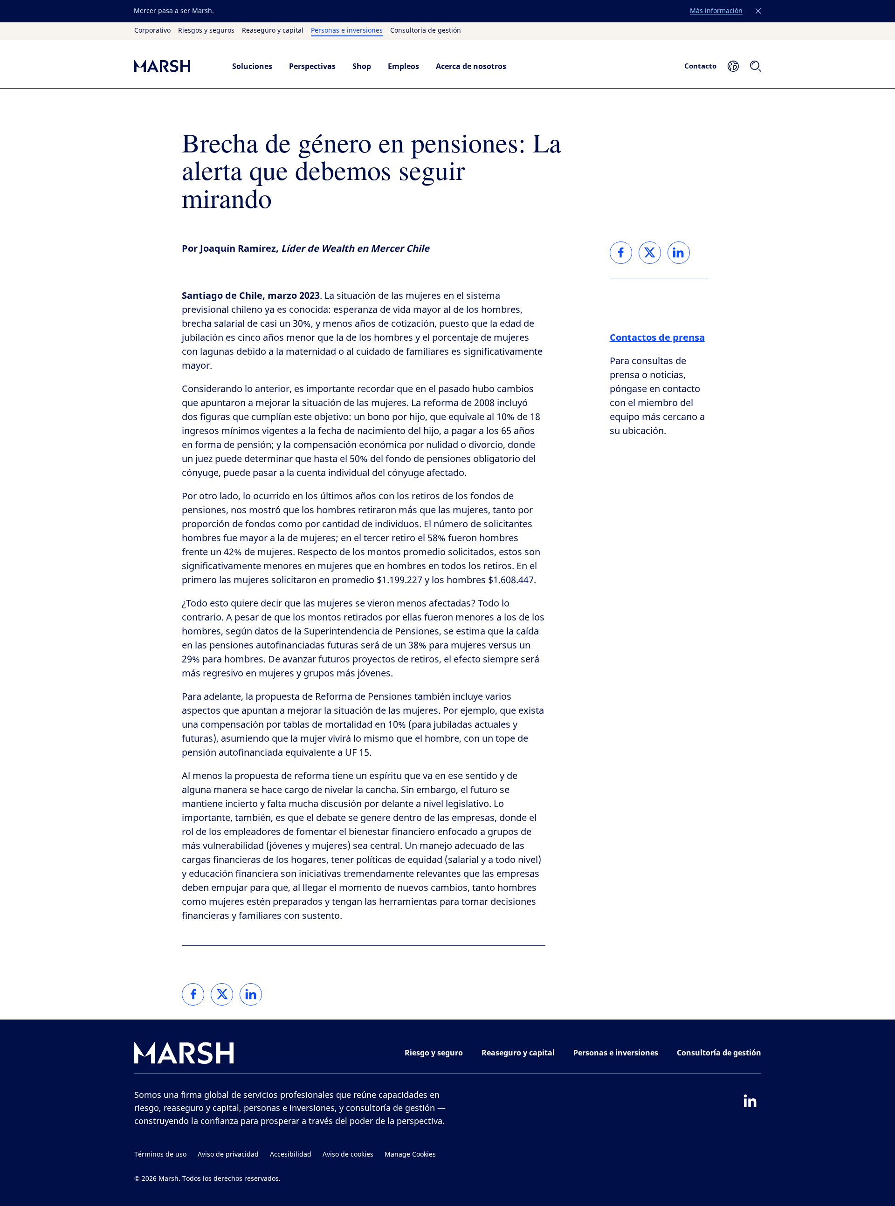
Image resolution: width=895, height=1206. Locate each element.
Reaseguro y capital (272, 30)
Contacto (700, 65)
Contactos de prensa (657, 337)
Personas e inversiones (347, 30)
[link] (193, 994)
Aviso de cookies (348, 1154)
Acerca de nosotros (471, 66)
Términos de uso (160, 1154)
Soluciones (252, 66)
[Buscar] (755, 66)
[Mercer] (173, 66)
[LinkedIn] (750, 1100)
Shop (361, 66)
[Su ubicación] (733, 66)
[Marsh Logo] (184, 1055)
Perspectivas (312, 66)
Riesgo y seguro (434, 1052)
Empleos (403, 66)
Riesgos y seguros (206, 30)
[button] (758, 11)
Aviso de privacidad (228, 1154)
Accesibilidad (290, 1154)
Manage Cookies (410, 1154)
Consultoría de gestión (425, 30)
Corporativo (152, 30)
